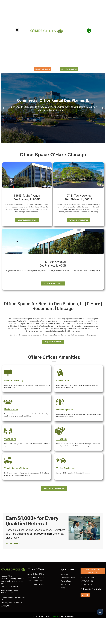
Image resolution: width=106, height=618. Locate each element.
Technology (61, 439)
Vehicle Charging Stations (16, 468)
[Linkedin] (87, 595)
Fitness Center (63, 380)
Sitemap (54, 616)
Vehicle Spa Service (66, 468)
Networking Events (64, 409)
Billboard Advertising (13, 380)
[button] (17, 30)
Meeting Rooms (11, 409)
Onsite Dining (10, 439)
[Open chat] (100, 612)
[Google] (83, 595)
